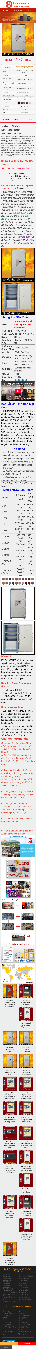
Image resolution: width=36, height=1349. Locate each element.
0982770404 (27, 1344)
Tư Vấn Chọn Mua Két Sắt (10, 1292)
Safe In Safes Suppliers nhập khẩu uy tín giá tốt (26, 1002)
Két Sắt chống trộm (24, 1298)
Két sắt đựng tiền (7, 1282)
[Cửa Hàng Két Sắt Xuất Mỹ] (18, 868)
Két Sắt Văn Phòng (24, 1294)
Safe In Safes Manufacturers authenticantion (13, 136)
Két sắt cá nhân (23, 1287)
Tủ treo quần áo (23, 1317)
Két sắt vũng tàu (7, 1278)
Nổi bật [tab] (6, 119)
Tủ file (4, 1321)
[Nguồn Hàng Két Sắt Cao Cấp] (18, 581)
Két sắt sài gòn (7, 1275)
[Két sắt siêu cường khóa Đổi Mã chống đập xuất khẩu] (18, 952)
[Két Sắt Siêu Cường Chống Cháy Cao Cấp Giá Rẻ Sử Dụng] (18, 973)
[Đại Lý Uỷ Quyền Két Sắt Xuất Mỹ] (18, 637)
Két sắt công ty (23, 1285)
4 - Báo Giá (13, 181)
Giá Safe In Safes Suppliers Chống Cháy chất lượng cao (26, 1168)
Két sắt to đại (6, 1285)
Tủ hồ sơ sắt (6, 1315)
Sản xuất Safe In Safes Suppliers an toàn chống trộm (26, 1213)
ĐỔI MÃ (6, 10)
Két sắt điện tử (7, 1280)
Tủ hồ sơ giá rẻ (7, 1324)
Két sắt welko (22, 1282)
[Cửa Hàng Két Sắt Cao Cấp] (18, 846)
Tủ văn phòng (23, 1326)
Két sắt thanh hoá (24, 1278)
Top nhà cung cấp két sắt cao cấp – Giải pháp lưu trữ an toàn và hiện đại (26, 1026)
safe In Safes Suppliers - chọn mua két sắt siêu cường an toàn (9, 1214)
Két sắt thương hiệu (8, 1289)
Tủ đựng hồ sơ (23, 1322)
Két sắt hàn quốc (7, 1283)
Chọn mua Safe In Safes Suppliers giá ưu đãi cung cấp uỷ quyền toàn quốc (9, 1095)
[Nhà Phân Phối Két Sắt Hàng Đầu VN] (18, 298)
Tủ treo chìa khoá (24, 1315)
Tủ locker (21, 1319)
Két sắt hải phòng (24, 1275)
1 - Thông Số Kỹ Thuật (17, 173)
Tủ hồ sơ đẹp (6, 1312)
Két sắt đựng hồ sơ (24, 1296)
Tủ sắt (20, 1321)
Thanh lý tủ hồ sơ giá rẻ (9, 1328)
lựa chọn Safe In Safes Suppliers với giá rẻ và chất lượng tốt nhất (26, 1144)
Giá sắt (5, 1317)
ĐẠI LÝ (29, 10)
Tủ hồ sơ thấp (23, 1312)
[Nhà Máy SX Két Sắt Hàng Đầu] (18, 264)
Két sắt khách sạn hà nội (26, 1276)
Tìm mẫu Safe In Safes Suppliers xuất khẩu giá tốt (26, 1191)
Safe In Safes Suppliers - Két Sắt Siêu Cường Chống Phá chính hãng (9, 1003)
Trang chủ (10, 1344)
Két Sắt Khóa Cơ (23, 1292)
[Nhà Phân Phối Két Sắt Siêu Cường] (18, 603)
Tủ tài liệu (21, 1314)
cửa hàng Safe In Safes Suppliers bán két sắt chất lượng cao (26, 1120)
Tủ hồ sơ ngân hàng (8, 1326)
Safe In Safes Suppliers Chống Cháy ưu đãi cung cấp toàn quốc (10, 1169)
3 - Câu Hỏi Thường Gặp (21, 178)
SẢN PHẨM (18, 10)
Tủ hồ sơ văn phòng (24, 1324)
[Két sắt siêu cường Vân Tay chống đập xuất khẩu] (18, 920)
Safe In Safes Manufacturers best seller (9, 1072)
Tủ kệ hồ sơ (22, 1335)
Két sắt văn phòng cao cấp (10, 1296)
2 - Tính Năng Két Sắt (20, 176)
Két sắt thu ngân (7, 1291)
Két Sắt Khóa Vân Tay (9, 1294)
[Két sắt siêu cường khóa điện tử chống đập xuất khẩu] (18, 889)
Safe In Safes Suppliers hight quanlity (10, 1049)
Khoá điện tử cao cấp (9, 1301)
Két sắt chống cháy (24, 1289)
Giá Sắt (5, 1335)
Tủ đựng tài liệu (7, 1322)
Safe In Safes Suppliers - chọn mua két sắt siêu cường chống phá (26, 1095)
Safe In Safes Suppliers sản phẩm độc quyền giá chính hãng (9, 1144)
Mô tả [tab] (30, 119)
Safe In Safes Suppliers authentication (26, 1049)
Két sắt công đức (23, 1291)
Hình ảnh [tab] (17, 119)
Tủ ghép (5, 1319)
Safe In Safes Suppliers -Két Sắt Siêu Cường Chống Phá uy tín (9, 1261)
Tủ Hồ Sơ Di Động (8, 1331)
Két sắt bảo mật (7, 1287)
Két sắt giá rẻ (22, 1283)
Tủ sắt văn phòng (7, 1314)
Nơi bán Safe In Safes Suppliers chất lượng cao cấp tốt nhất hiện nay (10, 1120)
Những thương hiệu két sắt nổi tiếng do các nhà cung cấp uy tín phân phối (26, 1237)
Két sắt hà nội (23, 1280)
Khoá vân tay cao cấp (25, 1299)
